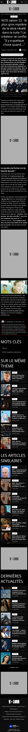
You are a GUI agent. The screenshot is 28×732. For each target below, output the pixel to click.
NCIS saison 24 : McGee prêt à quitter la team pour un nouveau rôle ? (19, 537)
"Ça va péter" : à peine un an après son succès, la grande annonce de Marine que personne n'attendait (19, 633)
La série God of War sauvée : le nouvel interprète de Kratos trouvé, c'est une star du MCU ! (19, 620)
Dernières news (8, 14)
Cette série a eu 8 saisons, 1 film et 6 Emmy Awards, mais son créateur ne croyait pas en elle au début (19, 431)
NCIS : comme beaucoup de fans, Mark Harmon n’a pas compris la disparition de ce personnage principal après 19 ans (19, 474)
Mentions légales (13, 709)
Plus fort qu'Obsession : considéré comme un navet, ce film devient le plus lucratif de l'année (19, 606)
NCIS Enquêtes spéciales (11, 352)
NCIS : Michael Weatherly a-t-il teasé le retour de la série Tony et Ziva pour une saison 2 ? (19, 445)
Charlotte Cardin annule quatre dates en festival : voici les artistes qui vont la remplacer (19, 660)
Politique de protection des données (13, 714)
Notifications (6, 719)
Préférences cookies (20, 719)
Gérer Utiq (12, 719)
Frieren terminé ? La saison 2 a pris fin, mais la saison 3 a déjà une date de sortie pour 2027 (19, 417)
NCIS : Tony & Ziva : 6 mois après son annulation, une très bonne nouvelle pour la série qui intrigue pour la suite (19, 487)
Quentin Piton (10, 321)
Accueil (2, 14)
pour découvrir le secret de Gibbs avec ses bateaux (12, 311)
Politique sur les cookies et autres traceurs (13, 711)
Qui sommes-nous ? (21, 706)
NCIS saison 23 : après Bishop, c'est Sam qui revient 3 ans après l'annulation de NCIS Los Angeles (18, 513)
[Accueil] (11, 2)
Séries (14, 14)
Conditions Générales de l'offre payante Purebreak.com (13, 716)
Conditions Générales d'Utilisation (9, 706)
